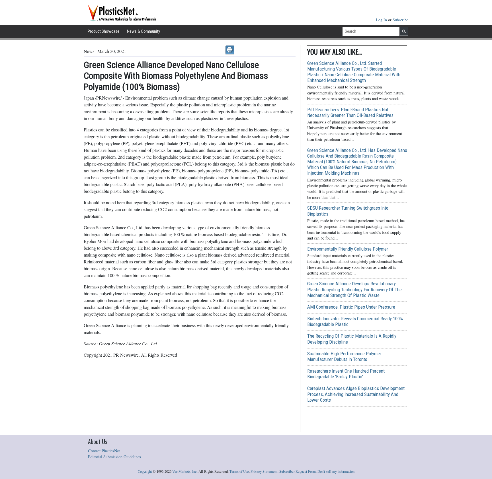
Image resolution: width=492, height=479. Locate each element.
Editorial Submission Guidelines (114, 456)
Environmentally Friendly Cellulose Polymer (347, 249)
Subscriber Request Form (297, 471)
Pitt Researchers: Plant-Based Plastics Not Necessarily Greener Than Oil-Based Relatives (350, 112)
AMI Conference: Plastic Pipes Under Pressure (351, 307)
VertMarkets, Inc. (185, 471)
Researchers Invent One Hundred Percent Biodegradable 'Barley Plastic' (346, 373)
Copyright (145, 471)
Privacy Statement (264, 471)
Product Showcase (103, 31)
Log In (382, 19)
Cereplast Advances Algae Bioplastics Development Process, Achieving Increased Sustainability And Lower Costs (356, 393)
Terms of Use (239, 471)
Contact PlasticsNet (104, 450)
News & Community (143, 31)
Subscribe (400, 19)
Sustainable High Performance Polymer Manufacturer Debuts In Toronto (344, 356)
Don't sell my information (335, 471)
